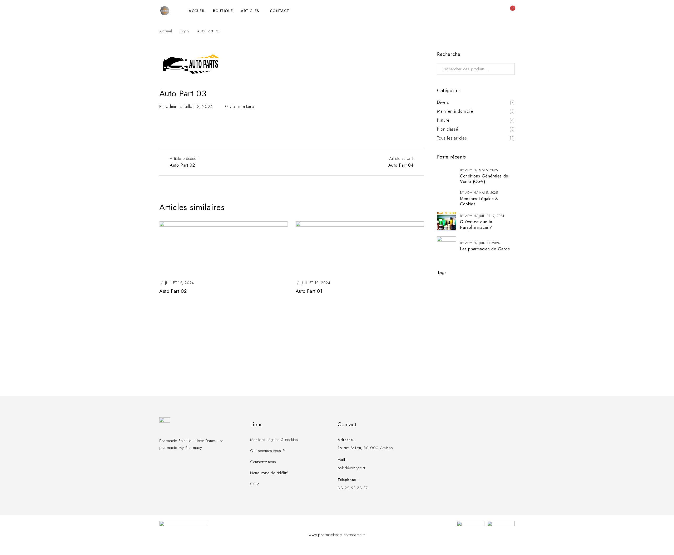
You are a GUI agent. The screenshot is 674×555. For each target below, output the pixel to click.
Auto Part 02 (173, 291)
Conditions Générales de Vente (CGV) (484, 179)
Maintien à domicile (455, 111)
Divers (443, 102)
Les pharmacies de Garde (485, 249)
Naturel (443, 120)
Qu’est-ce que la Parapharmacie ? (476, 224)
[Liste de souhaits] (499, 10)
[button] (414, 208)
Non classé (447, 129)
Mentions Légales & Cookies (479, 201)
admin (171, 106)
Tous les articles (452, 138)
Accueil (165, 31)
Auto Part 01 (309, 291)
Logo (185, 31)
